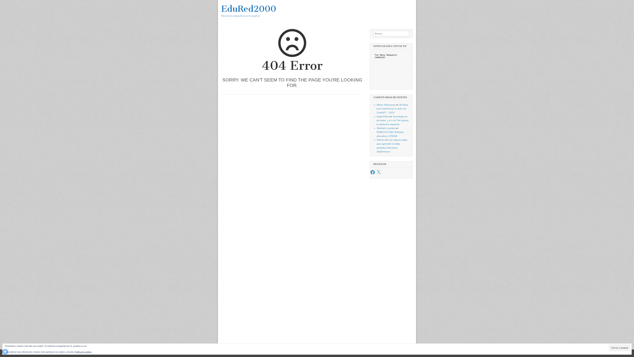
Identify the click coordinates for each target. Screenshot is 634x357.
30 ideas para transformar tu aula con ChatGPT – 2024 (392, 108)
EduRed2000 (248, 9)
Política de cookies (83, 352)
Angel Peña (383, 116)
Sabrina (381, 140)
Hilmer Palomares (386, 104)
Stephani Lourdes (386, 128)
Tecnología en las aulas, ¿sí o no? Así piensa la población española (392, 120)
